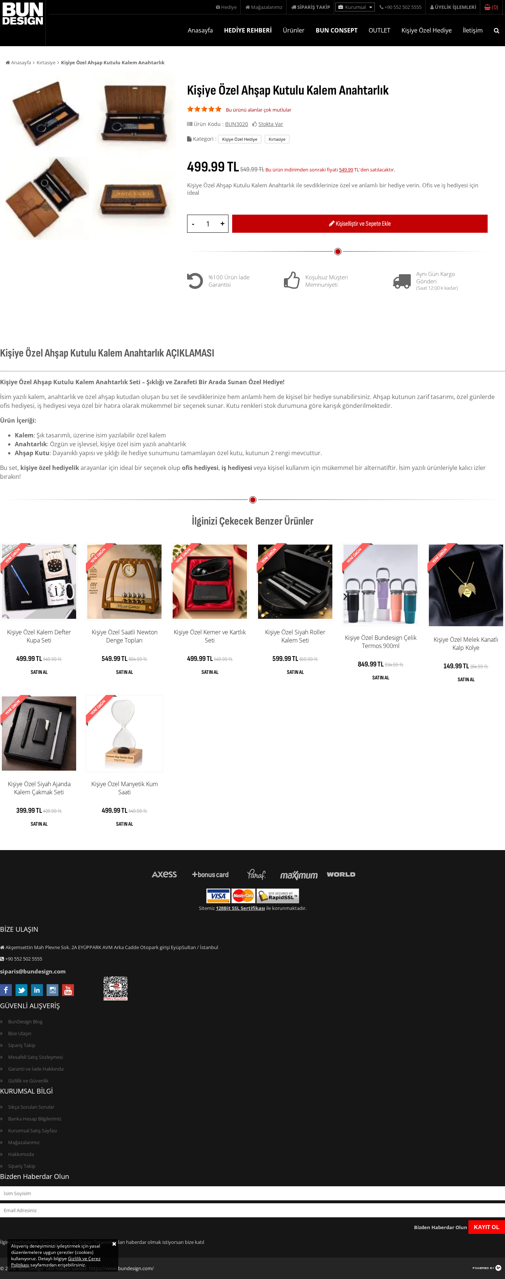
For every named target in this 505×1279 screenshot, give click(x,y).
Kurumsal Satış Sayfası (32, 1130)
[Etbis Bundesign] (116, 998)
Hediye (228, 7)
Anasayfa (200, 30)
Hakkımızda (21, 1154)
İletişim (473, 30)
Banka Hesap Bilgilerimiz (34, 1118)
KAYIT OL (486, 1227)
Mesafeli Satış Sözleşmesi (35, 1057)
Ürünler (294, 30)
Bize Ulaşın (19, 1033)
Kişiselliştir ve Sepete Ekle (363, 224)
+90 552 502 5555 (402, 7)
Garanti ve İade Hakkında (36, 1068)
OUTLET (379, 30)
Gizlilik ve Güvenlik (28, 1080)
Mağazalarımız (266, 7)
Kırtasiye (46, 62)
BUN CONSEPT (336, 30)
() (494, 7)
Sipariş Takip (21, 1045)
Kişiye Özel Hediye (426, 30)
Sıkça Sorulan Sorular (31, 1107)
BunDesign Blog (25, 1021)
